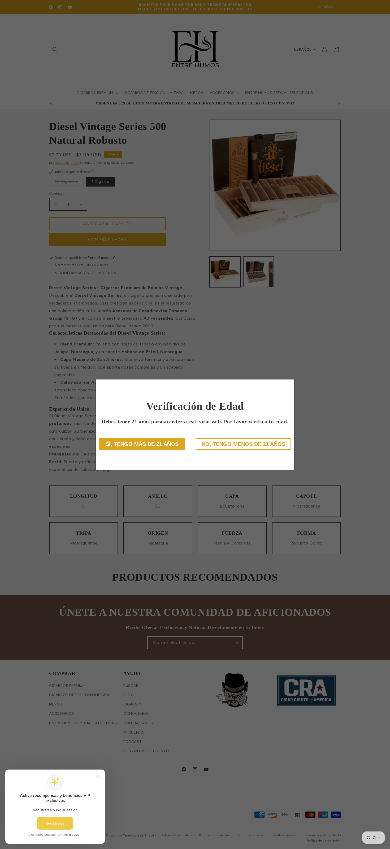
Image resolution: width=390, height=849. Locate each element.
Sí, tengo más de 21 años (142, 444)
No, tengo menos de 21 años (243, 444)
